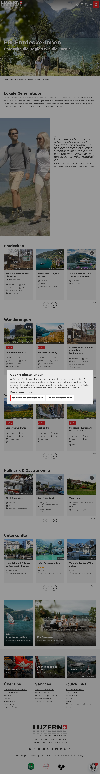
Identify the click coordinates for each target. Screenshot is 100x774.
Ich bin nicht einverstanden (27, 397)
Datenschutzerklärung (21, 392)
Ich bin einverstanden (60, 397)
